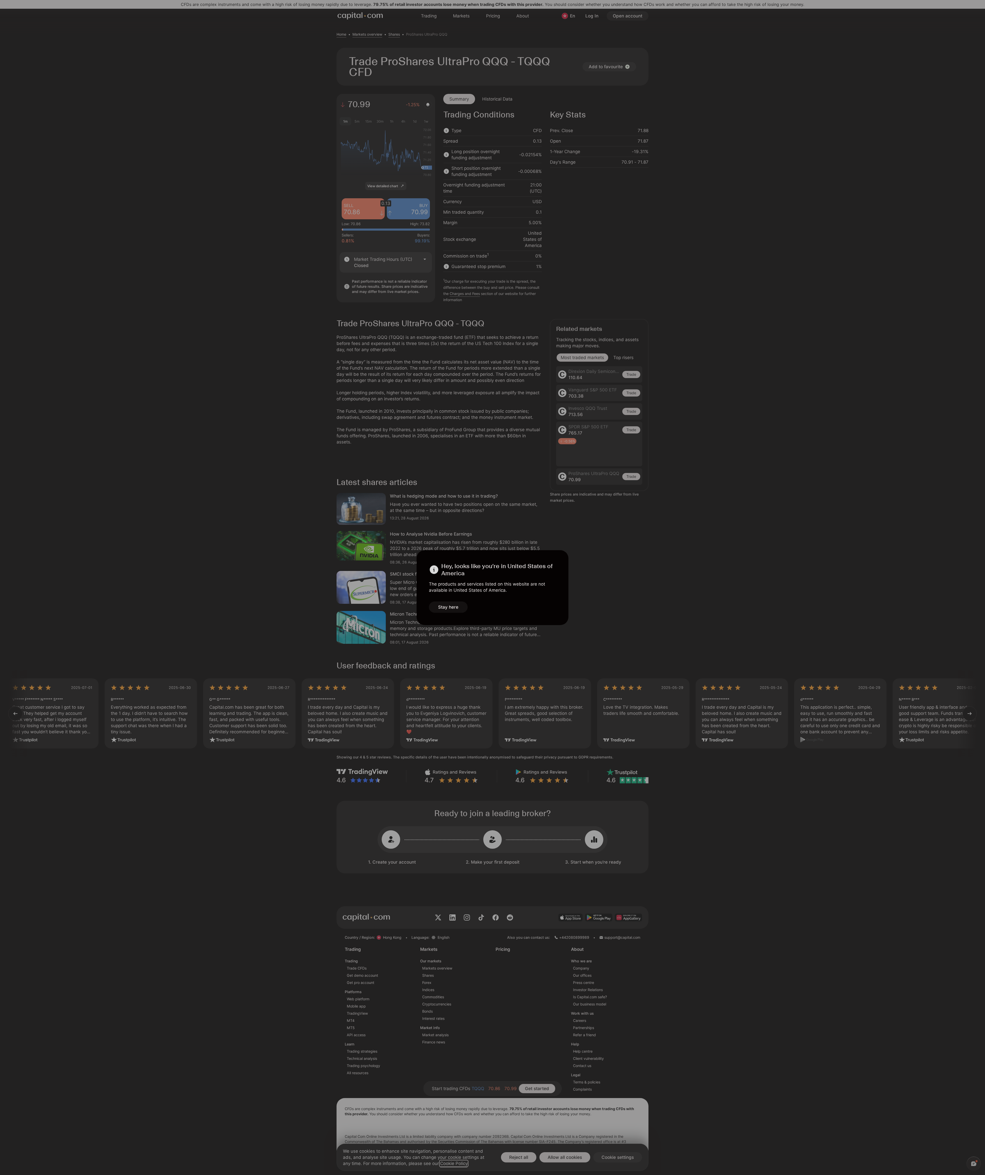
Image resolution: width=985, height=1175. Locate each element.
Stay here (448, 607)
